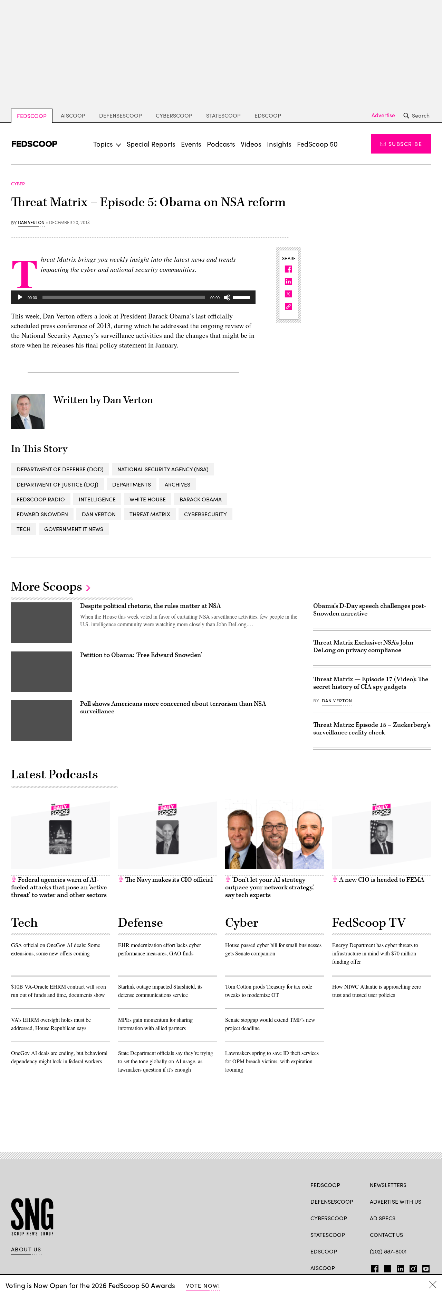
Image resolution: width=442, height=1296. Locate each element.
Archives (177, 484)
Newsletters (388, 1184)
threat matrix (149, 514)
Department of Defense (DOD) (60, 469)
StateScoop (223, 115)
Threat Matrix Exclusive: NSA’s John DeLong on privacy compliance (363, 646)
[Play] (20, 297)
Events (191, 143)
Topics (103, 143)
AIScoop (73, 115)
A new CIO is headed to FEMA (381, 880)
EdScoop (267, 115)
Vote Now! (203, 1285)
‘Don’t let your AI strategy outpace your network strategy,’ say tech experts (269, 887)
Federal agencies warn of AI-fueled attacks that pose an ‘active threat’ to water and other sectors (59, 887)
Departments (131, 484)
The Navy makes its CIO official (168, 880)
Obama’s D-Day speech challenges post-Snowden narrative (369, 610)
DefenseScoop (120, 115)
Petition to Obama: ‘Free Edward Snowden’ (141, 655)
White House (147, 499)
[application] (133, 297)
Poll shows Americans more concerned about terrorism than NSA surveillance (173, 708)
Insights (279, 143)
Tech (23, 529)
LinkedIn (400, 1267)
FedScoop (32, 115)
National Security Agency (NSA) (163, 469)
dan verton (99, 514)
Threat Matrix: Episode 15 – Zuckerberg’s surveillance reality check (372, 729)
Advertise (383, 115)
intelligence (97, 499)
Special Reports (151, 143)
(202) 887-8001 (388, 1251)
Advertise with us (395, 1201)
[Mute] (227, 297)
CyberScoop (174, 115)
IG (411, 1267)
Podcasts (221, 143)
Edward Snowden (42, 514)
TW (387, 1267)
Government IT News (73, 529)
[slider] (242, 296)
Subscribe (405, 143)
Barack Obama (201, 499)
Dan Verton (31, 222)
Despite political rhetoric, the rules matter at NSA (150, 606)
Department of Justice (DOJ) (57, 484)
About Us (26, 1249)
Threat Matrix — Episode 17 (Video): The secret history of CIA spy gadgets (370, 683)
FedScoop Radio (41, 499)
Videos (251, 143)
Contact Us (386, 1234)
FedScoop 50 (317, 143)
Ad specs (382, 1218)
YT (424, 1267)
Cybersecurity (205, 514)
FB (373, 1267)
